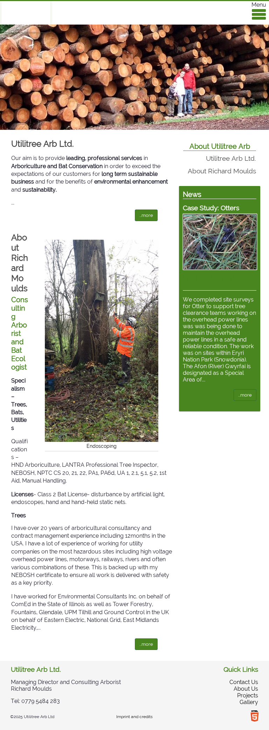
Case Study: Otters (211, 208)
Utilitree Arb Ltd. (42, 144)
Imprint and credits (134, 716)
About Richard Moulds (19, 262)
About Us (246, 688)
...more (146, 215)
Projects (247, 695)
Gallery (249, 702)
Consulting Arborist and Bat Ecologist (19, 333)
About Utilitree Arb (219, 146)
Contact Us (243, 682)
